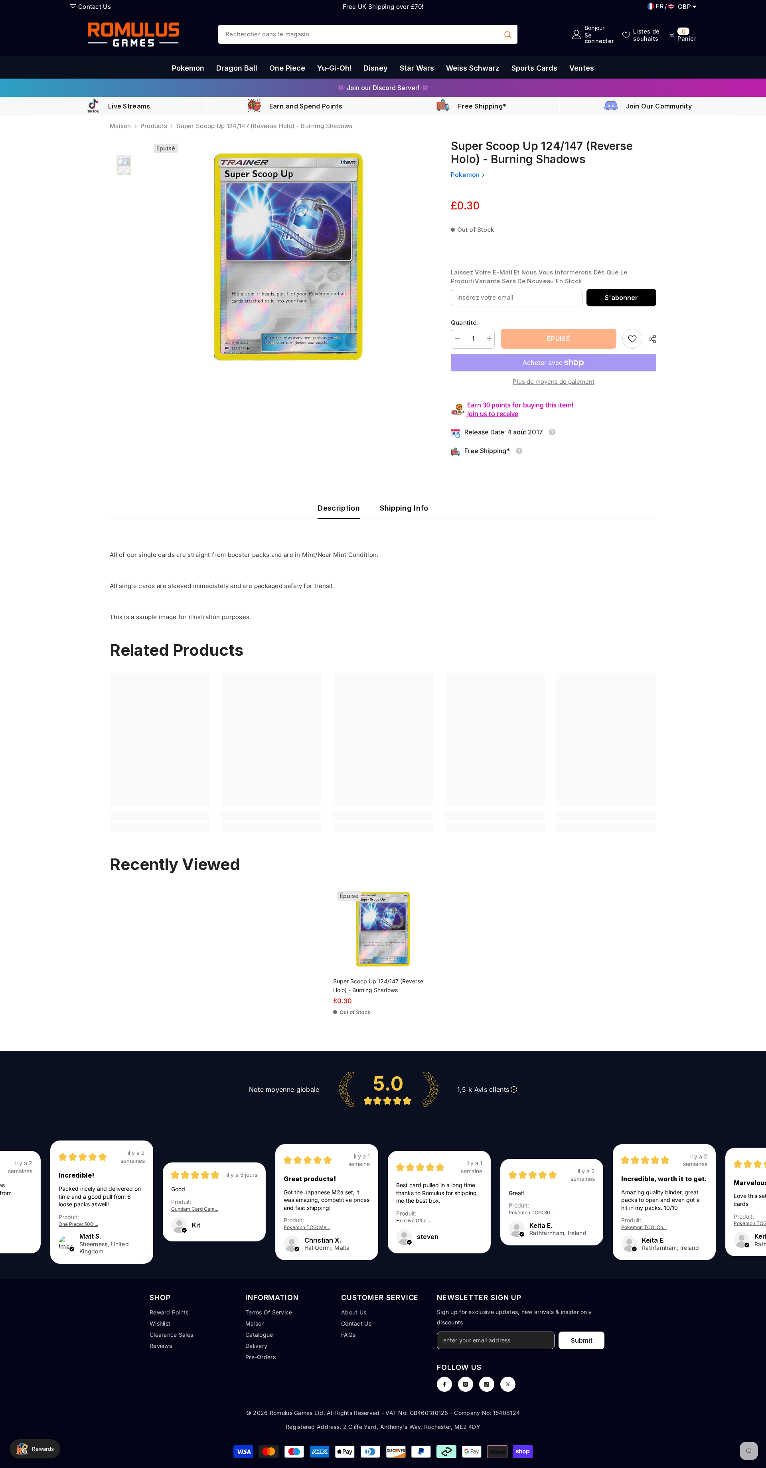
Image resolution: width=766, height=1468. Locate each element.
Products (153, 126)
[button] (72, 1249)
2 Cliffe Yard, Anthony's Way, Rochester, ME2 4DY (411, 1426)
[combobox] (358, 34)
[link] (632, 339)
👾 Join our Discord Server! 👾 (383, 88)
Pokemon (465, 175)
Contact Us (94, 6)
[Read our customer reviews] (383, 1089)
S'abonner (621, 298)
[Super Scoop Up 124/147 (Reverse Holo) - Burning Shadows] (383, 929)
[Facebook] (444, 1384)
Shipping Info (404, 508)
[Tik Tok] (486, 1384)
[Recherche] (367, 34)
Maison (120, 126)
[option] (383, 88)
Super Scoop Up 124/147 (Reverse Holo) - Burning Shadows (378, 985)
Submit (581, 1340)
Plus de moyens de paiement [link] (553, 381)
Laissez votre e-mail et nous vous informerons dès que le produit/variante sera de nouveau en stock (539, 276)
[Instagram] (465, 1384)
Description (339, 508)
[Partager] (649, 339)
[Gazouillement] (507, 1384)
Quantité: (464, 322)
